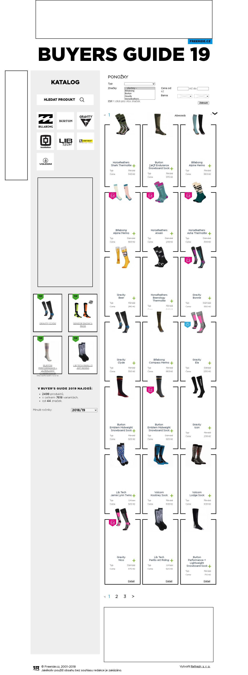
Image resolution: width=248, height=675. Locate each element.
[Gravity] (140, 96)
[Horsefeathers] (140, 99)
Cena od (166, 88)
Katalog (65, 82)
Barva (164, 95)
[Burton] (140, 93)
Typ (110, 84)
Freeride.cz (200, 41)
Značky (112, 88)
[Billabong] (140, 91)
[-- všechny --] (140, 88)
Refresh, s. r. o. (200, 666)
